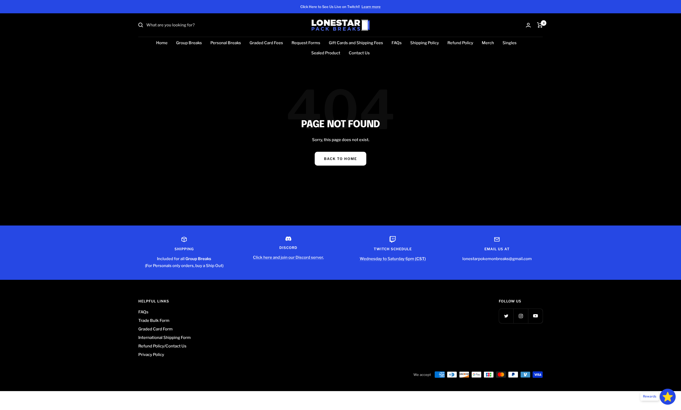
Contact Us (359, 53)
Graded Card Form (155, 329)
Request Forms (306, 42)
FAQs (397, 42)
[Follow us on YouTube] (535, 316)
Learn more (371, 7)
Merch (488, 42)
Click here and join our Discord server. (288, 257)
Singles (510, 42)
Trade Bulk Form (153, 320)
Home (162, 42)
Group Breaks (189, 42)
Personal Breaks (225, 42)
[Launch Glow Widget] (668, 397)
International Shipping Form (164, 337)
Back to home (340, 159)
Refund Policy (460, 42)
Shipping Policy (424, 42)
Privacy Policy (151, 354)
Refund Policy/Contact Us (162, 346)
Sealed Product (325, 53)
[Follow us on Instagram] (520, 316)
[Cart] (540, 25)
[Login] (528, 25)
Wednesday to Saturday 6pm (393, 258)
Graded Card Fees (266, 42)
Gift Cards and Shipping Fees (356, 42)
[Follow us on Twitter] (506, 316)
